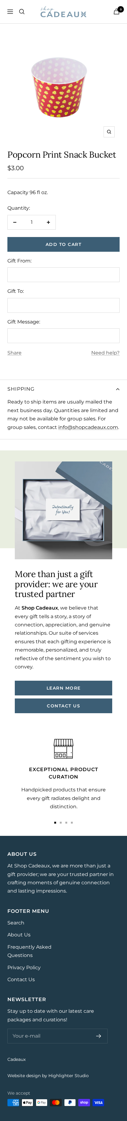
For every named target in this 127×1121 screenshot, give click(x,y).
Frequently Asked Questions (29, 951)
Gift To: (15, 291)
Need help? (105, 353)
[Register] (98, 1036)
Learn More (64, 688)
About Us (19, 935)
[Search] (22, 11)
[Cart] (116, 11)
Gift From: (19, 261)
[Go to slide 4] (72, 823)
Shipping (21, 389)
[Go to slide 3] (66, 823)
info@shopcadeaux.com (88, 427)
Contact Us (21, 979)
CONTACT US (63, 706)
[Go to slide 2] (61, 823)
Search (15, 923)
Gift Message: (23, 322)
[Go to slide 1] (55, 823)
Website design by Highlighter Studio (48, 1075)
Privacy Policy (24, 967)
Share (14, 353)
